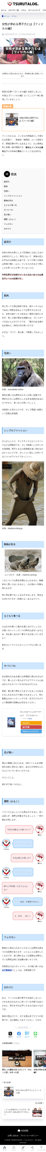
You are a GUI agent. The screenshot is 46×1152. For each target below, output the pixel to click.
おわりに (7, 228)
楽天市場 (26, 727)
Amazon (26, 723)
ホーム (3, 10)
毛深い (6, 191)
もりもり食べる (10, 205)
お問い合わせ (13, 1136)
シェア (32, 1150)
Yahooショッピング (30, 731)
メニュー (13, 1150)
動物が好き (8, 200)
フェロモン (8, 224)
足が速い (7, 214)
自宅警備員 (7, 970)
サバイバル (8, 210)
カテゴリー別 (13, 10)
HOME (24, 1130)
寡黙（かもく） (10, 219)
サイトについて (34, 10)
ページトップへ (41, 1150)
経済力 (6, 182)
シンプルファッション (13, 196)
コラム (23, 10)
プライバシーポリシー (29, 1136)
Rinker (30, 718)
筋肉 (6, 186)
